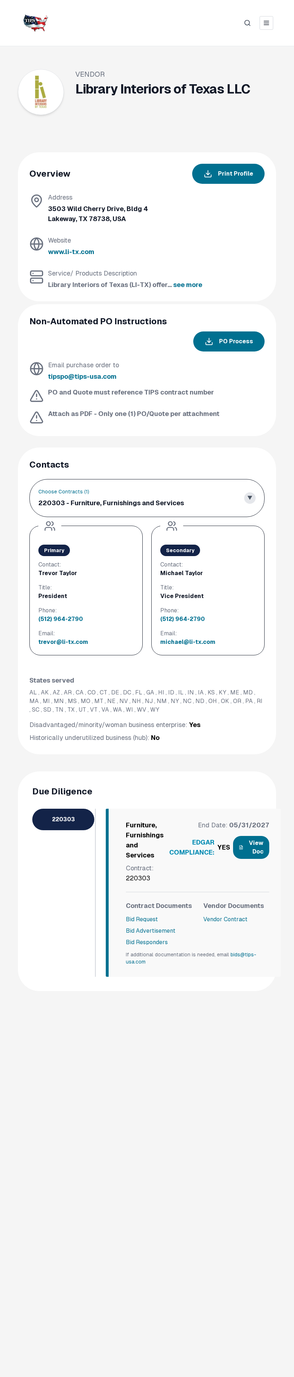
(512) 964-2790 (60, 619)
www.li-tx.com (71, 251)
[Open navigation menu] (266, 23)
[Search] (247, 22)
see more (187, 284)
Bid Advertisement (150, 930)
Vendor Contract (225, 919)
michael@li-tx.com (187, 642)
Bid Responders (147, 942)
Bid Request (142, 919)
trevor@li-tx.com (63, 642)
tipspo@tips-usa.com (82, 376)
